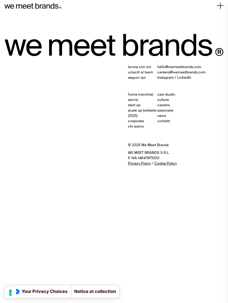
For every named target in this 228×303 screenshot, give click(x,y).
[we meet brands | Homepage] (32, 6)
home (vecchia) (140, 94)
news (161, 115)
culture (163, 99)
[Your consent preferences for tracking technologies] (10, 292)
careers (163, 105)
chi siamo (136, 126)
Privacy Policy (139, 163)
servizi (133, 99)
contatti (163, 121)
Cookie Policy (165, 163)
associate (165, 110)
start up (134, 105)
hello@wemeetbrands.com (179, 67)
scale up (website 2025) (142, 113)
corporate (136, 121)
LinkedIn (184, 77)
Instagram (165, 77)
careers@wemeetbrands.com (181, 72)
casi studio (166, 94)
